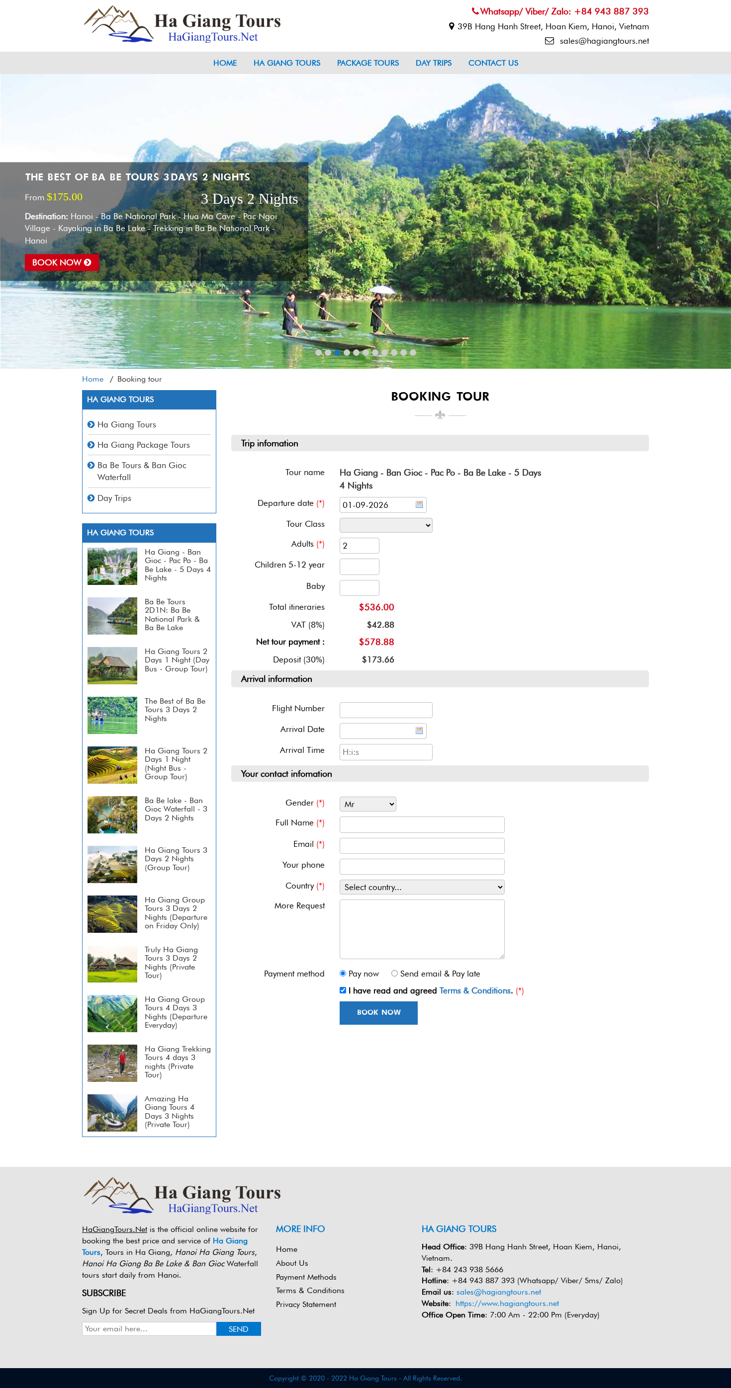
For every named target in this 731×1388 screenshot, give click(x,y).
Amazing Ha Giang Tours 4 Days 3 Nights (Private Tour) (169, 1112)
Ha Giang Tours (287, 63)
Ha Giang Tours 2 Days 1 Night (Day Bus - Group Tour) (177, 660)
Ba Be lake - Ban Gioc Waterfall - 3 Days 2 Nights (176, 809)
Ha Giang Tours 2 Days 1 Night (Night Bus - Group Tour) (176, 764)
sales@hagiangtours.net (603, 41)
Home (225, 63)
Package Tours (368, 63)
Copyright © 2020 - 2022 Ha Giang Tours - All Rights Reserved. (365, 1378)
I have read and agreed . (431, 990)
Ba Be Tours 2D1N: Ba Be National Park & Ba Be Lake (172, 615)
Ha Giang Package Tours (143, 445)
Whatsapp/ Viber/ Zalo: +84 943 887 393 (564, 11)
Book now (58, 262)
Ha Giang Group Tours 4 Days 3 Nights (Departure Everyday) (176, 1012)
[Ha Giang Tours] (181, 23)
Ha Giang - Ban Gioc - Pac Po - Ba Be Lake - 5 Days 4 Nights (178, 565)
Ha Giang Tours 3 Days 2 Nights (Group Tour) (176, 858)
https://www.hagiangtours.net (507, 1303)
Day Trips (434, 63)
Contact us (493, 63)
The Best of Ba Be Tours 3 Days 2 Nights (137, 178)
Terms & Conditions (475, 990)
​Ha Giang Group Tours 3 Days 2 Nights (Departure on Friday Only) (176, 913)
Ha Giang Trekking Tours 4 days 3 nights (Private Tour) (178, 1062)
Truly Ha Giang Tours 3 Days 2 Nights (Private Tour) (171, 962)
